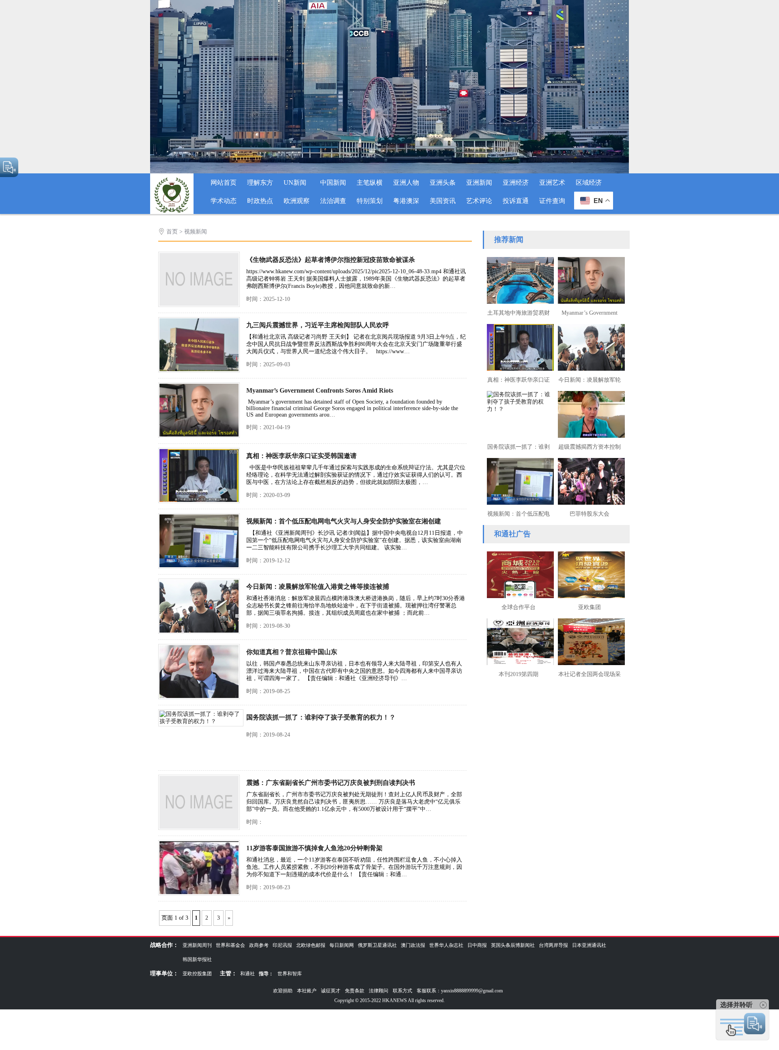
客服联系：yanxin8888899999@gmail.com (460, 991)
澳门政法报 (413, 945)
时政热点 (260, 200)
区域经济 (589, 182)
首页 (172, 232)
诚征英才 (330, 991)
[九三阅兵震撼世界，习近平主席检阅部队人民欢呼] (199, 370)
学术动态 (224, 200)
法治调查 (333, 200)
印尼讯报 (282, 945)
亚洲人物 (406, 182)
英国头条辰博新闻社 (513, 945)
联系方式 (402, 991)
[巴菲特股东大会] (589, 480)
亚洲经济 (516, 182)
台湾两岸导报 (553, 945)
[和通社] (172, 212)
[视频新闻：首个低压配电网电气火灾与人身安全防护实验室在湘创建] (199, 567)
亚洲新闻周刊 (197, 945)
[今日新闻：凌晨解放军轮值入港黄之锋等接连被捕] (199, 632)
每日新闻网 (341, 945)
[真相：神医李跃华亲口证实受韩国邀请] (199, 501)
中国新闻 (333, 182)
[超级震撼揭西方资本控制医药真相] (589, 413)
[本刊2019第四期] (518, 640)
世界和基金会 (230, 945)
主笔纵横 (370, 182)
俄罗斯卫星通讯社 (377, 945)
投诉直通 (516, 200)
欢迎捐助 (283, 991)
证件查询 (552, 200)
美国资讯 (443, 200)
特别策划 (370, 200)
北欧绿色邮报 (310, 945)
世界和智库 (290, 974)
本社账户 (306, 991)
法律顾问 (378, 991)
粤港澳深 (406, 200)
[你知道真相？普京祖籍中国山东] (199, 697)
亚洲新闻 (479, 182)
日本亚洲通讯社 (589, 945)
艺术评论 (479, 200)
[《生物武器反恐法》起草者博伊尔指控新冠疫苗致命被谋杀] (199, 305)
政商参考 (259, 945)
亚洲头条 (443, 182)
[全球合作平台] (518, 573)
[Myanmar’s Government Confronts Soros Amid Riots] (199, 436)
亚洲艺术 (552, 182)
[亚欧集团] (589, 573)
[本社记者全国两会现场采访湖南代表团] (589, 640)
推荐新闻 (508, 239)
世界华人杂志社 (446, 945)
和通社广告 (512, 534)
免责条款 (354, 991)
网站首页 (224, 182)
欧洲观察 (297, 200)
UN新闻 (295, 182)
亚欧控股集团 (197, 974)
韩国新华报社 (197, 959)
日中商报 (477, 945)
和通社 (247, 974)
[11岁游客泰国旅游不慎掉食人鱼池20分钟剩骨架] (199, 893)
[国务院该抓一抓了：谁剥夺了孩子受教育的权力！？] (200, 721)
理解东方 (260, 182)
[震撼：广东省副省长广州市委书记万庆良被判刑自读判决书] (199, 828)
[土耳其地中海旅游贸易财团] (518, 279)
